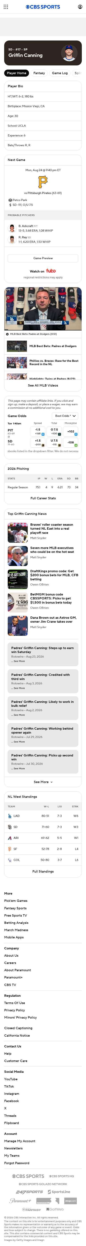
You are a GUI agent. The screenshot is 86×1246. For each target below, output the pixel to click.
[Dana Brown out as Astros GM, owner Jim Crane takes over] (18, 626)
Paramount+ (13, 977)
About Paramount (17, 970)
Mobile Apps (14, 937)
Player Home (16, 73)
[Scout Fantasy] (31, 1209)
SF (15, 849)
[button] (6, 7)
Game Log (60, 73)
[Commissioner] (47, 1199)
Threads (10, 1116)
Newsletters (13, 1148)
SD (16, 827)
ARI (16, 838)
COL (17, 860)
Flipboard (11, 1123)
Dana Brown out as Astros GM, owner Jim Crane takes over (53, 620)
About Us (11, 956)
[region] (43, 308)
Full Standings (43, 871)
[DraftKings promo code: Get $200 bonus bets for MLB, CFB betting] (18, 579)
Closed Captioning (18, 1028)
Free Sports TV (15, 915)
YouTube (11, 1079)
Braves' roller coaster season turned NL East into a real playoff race (51, 529)
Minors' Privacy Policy (20, 1017)
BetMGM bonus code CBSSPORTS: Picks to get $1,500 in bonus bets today (51, 598)
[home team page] (43, 181)
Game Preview (43, 258)
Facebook (11, 1101)
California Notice (17, 1036)
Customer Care (15, 1061)
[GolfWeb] (55, 1209)
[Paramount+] (20, 1200)
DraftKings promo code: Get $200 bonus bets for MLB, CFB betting (54, 575)
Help (7, 1054)
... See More (18, 661)
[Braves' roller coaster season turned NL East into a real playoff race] (18, 533)
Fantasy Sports (15, 908)
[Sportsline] (59, 1191)
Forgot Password (16, 1163)
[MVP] (70, 1199)
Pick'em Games (15, 901)
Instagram (11, 1094)
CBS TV (10, 985)
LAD (17, 816)
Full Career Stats (43, 498)
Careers (10, 963)
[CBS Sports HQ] (61, 1176)
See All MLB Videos (43, 385)
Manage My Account (19, 1141)
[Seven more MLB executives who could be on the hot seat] (18, 556)
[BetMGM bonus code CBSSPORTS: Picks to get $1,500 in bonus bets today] (18, 603)
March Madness (16, 930)
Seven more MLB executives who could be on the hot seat (52, 550)
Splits (79, 73)
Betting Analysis (16, 923)
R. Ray (23, 237)
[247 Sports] (29, 1191)
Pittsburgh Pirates (39, 193)
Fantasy (39, 73)
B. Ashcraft (26, 226)
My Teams (11, 1156)
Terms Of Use (14, 1003)
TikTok (9, 1086)
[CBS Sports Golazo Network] (43, 1184)
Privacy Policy (14, 1010)
